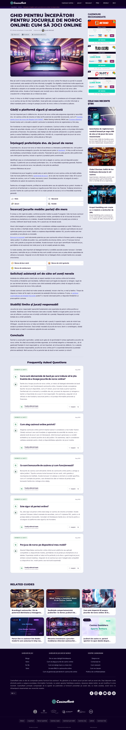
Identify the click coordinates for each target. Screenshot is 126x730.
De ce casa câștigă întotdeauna (60, 658)
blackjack (61, 150)
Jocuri (79, 3)
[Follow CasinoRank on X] (100, 693)
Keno (27, 662)
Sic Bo (27, 665)
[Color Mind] (54, 711)
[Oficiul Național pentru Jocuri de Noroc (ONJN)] (35, 711)
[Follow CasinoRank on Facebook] (91, 693)
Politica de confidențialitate (95, 672)
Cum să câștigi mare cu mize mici (60, 665)
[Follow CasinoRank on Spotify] (109, 693)
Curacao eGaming (75, 119)
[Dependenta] (81, 711)
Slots (27, 668)
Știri (114, 3)
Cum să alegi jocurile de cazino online (60, 662)
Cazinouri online (67, 3)
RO (12, 693)
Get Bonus (101, 40)
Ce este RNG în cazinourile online (60, 668)
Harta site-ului (93, 727)
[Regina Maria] (44, 711)
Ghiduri (106, 3)
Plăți (97, 3)
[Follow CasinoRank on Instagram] (96, 693)
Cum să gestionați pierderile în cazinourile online (60, 672)
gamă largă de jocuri (40, 176)
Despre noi (95, 658)
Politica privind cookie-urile (64, 727)
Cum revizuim (95, 665)
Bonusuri (89, 3)
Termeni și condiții (33, 727)
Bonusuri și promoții (17, 237)
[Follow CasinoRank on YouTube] (105, 693)
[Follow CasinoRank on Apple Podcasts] (114, 693)
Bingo (27, 658)
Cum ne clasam (95, 668)
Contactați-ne (95, 662)
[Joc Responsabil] (67, 711)
